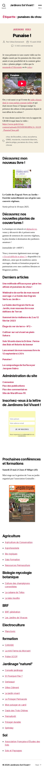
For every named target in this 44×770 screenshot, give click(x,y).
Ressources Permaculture (17, 565)
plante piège (11, 142)
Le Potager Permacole (16, 699)
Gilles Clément (12, 687)
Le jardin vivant (12, 693)
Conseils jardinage (14, 670)
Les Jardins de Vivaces (16, 617)
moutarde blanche (29, 139)
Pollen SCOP (11, 656)
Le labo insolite (12, 598)
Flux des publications (13, 386)
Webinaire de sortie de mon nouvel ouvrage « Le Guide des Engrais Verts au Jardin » (20, 296)
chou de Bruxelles (13, 137)
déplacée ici (31, 229)
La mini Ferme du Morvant (18, 651)
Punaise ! (22, 35)
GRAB (8, 139)
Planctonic (10, 631)
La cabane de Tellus (14, 592)
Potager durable (13, 722)
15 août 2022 (35, 42)
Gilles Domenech (16, 42)
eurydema (32, 137)
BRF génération (12, 612)
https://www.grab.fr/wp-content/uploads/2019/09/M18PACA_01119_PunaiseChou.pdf (21, 127)
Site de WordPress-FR (14, 393)
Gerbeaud (10, 681)
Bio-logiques (11, 554)
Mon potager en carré (15, 705)
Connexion (8, 382)
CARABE (9, 645)
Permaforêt (10, 716)
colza (29, 67)
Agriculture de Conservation (19, 542)
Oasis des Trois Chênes (16, 710)
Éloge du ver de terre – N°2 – (17, 326)
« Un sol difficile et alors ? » (14, 256)
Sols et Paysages (13, 750)
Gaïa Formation (12, 559)
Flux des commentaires (14, 389)
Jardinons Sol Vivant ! (22, 5)
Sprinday (9, 728)
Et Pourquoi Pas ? (13, 676)
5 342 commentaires (24, 46)
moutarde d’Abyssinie (12, 67)
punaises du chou (25, 142)
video (28, 29)
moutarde (16, 139)
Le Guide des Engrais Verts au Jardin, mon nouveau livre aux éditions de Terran (18, 308)
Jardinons (18, 29)
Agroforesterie (12, 548)
